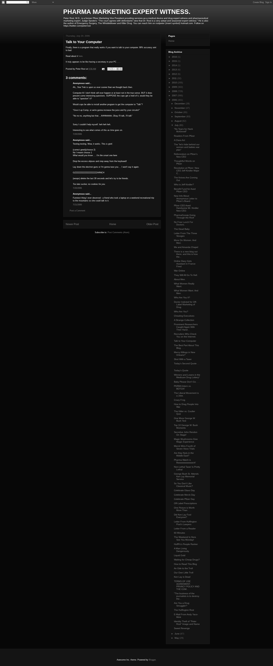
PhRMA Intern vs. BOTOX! (182, 387)
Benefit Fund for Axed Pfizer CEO (185, 190)
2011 (174, 78)
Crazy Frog (179, 400)
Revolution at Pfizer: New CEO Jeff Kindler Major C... (186, 171)
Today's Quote (181, 370)
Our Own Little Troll (183, 572)
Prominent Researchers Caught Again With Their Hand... (186, 327)
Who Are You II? (182, 297)
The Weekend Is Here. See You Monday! (185, 538)
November (180, 108)
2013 (175, 69)
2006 (175, 100)
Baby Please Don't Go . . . (187, 382)
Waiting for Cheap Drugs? (187, 559)
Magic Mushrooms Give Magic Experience (186, 440)
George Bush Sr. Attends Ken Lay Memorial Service (186, 476)
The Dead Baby (182, 229)
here (80, 56)
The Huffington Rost (184, 610)
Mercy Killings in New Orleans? (184, 353)
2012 (175, 74)
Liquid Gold (179, 555)
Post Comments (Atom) (118, 232)
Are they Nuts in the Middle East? (184, 454)
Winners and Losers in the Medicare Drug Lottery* (187, 376)
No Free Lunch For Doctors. (183, 223)
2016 (175, 57)
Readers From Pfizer (184, 136)
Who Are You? (181, 311)
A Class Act (179, 140)
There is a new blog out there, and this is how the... (186, 254)
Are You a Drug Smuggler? (181, 604)
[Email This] (108, 69)
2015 (175, 61)
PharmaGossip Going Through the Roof (184, 216)
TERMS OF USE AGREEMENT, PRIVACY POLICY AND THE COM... (186, 585)
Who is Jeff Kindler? (184, 184)
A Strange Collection (184, 320)
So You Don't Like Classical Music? (183, 484)
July (177, 125)
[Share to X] (114, 69)
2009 (175, 87)
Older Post (152, 224)
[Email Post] (103, 69)
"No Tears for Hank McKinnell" (183, 130)
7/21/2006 (77, 204)
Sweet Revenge (182, 628)
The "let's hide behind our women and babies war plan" (187, 147)
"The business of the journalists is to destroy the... (186, 596)
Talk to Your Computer (185, 341)
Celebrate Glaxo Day (184, 490)
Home (112, 224)
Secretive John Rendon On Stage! (185, 433)
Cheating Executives (184, 316)
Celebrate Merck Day (184, 495)
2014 (175, 65)
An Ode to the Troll (183, 568)
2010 (175, 82)
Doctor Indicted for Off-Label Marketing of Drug (185, 305)
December (180, 103)
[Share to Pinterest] (120, 69)
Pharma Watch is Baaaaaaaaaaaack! (185, 461)
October (179, 112)
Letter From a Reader (185, 528)
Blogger (152, 660)
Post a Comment (77, 210)
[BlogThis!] (111, 69)
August (178, 121)
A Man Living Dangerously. (181, 549)
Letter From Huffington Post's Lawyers (185, 523)
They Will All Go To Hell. (186, 275)
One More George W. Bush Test (184, 419)
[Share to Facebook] (117, 69)
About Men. (179, 279)
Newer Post (72, 224)
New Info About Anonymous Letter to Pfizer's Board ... (185, 198)
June (177, 633)
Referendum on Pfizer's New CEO (185, 155)
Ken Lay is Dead (182, 577)
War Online (179, 270)
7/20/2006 (77, 134)
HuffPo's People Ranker (186, 544)
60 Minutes (179, 533)
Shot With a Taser (183, 359)
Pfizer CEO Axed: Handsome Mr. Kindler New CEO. (186, 208)
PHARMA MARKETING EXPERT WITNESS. (126, 11)
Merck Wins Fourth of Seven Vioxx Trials (184, 447)
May (177, 638)
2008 (175, 91)
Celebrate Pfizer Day (184, 499)
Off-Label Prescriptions (185, 503)
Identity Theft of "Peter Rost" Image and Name (187, 622)
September (180, 116)
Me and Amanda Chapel (186, 247)
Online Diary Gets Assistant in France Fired (184, 264)
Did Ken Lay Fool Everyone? (182, 516)
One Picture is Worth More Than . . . (184, 509)
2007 (175, 95)
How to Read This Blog (185, 564)
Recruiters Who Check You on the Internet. (185, 335)
